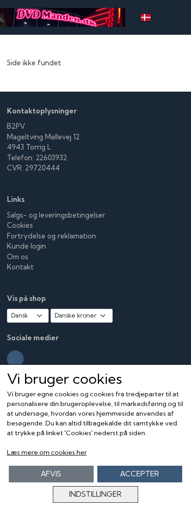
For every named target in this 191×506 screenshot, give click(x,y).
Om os (17, 256)
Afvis (51, 473)
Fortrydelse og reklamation (51, 235)
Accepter (139, 473)
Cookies (20, 225)
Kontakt (20, 266)
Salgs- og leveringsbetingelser (56, 215)
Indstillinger (95, 494)
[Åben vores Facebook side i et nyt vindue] (15, 358)
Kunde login (26, 246)
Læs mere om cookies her (47, 452)
